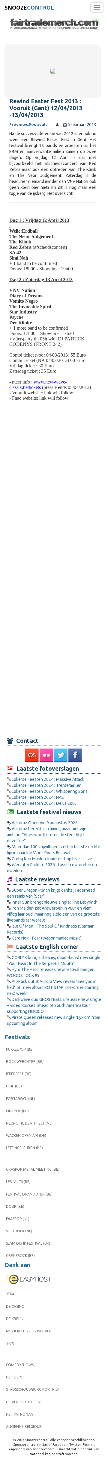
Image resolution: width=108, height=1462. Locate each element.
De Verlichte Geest (24, 1402)
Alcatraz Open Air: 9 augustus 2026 (45, 822)
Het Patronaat (20, 1414)
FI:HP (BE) (14, 1086)
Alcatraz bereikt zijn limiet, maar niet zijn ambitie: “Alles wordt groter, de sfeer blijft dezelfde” (46, 834)
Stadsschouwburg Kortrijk (32, 1389)
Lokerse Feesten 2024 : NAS (38, 797)
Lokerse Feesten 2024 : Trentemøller (46, 785)
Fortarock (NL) (20, 1099)
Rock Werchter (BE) (25, 1061)
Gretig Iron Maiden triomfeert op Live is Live (52, 858)
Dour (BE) (15, 1206)
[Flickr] (47, 755)
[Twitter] (61, 755)
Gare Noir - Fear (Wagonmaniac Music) (47, 938)
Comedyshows (20, 1365)
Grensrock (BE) (20, 1256)
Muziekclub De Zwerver (29, 1331)
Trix (10, 1343)
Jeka (10, 1294)
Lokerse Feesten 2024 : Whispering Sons (50, 791)
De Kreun (14, 1319)
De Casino (15, 1306)
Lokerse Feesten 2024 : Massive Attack (48, 779)
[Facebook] (75, 755)
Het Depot (16, 1377)
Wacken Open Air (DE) (26, 1135)
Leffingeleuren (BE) (24, 1148)
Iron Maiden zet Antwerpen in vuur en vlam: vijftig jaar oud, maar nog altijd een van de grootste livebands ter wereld (53, 914)
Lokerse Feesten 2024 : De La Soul (44, 803)
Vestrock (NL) (19, 1231)
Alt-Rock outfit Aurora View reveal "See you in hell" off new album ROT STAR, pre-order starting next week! (53, 987)
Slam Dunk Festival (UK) (28, 1243)
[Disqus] (52, 494)
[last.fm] (32, 755)
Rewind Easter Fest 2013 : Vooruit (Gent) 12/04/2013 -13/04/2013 (45, 108)
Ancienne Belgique (23, 1426)
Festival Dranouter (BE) (29, 1194)
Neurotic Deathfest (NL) (29, 1123)
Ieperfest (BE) (19, 1074)
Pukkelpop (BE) (20, 1049)
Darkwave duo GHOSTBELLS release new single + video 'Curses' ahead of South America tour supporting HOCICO (54, 1005)
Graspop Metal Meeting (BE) (32, 1169)
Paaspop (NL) (17, 1219)
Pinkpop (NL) (17, 1111)
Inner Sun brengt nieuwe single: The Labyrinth (55, 902)
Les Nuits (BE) (18, 1182)
